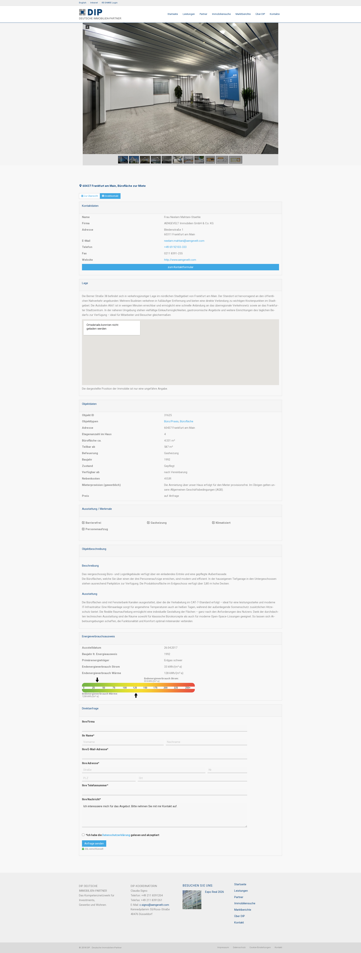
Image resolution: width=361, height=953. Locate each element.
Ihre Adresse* (90, 763)
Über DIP (239, 916)
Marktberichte (242, 909)
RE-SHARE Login (110, 3)
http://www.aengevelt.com (180, 259)
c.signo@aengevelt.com (154, 905)
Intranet (94, 3)
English (82, 3)
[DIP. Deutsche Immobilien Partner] (100, 14)
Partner (238, 897)
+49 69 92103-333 (175, 247)
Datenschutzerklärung (116, 835)
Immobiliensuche (244, 903)
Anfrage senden (94, 843)
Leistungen (241, 890)
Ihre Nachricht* (91, 799)
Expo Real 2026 (214, 892)
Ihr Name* (88, 735)
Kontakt (239, 922)
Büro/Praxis (171, 421)
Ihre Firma (88, 721)
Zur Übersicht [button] (90, 196)
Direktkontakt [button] (111, 196)
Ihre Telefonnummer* (95, 785)
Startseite (240, 884)
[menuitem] (83, 3)
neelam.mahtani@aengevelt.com (184, 240)
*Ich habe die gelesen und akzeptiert (122, 835)
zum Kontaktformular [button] (180, 267)
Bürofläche (186, 421)
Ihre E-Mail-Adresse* (95, 749)
